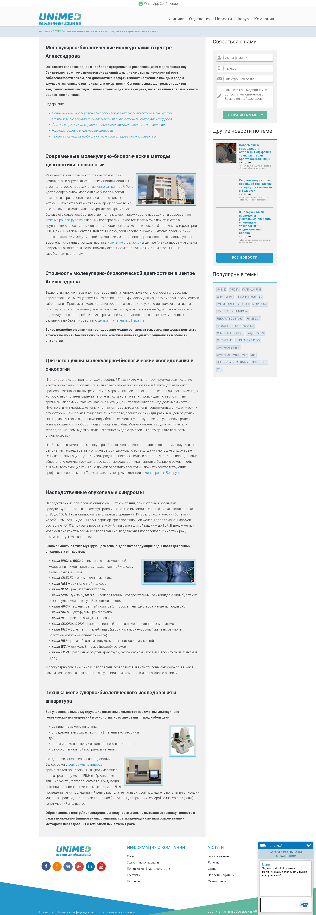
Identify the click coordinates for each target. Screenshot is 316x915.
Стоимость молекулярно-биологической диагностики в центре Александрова (112, 119)
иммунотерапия (228, 347)
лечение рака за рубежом (65, 220)
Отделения (199, 19)
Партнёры (133, 881)
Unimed (44, 31)
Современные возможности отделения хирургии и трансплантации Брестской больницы (255, 152)
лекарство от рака (230, 318)
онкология (225, 296)
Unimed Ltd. (47, 912)
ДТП (253, 355)
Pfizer (234, 289)
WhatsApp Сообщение (161, 3)
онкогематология (230, 333)
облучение (224, 340)
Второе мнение (218, 856)
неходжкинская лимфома (235, 325)
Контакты (133, 875)
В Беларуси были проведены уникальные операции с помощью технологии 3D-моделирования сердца (255, 222)
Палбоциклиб (251, 289)
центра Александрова (85, 764)
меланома (259, 304)
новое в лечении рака (232, 311)
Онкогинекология (249, 296)
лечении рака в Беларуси (161, 473)
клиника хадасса (248, 340)
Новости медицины (221, 875)
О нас (131, 856)
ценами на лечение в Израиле (121, 320)
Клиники (176, 19)
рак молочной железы (233, 304)
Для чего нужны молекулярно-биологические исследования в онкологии (108, 125)
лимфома (253, 318)
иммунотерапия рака (232, 355)
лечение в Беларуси (125, 242)
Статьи (212, 868)
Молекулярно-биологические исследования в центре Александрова (110, 31)
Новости (223, 19)
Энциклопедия (217, 881)
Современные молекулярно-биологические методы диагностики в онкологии (112, 113)
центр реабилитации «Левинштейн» (242, 362)
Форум (243, 19)
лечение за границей (108, 186)
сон (220, 369)
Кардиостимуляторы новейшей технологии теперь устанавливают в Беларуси (255, 185)
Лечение (213, 862)
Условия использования (143, 862)
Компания (264, 19)
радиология (255, 333)
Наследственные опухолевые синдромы (83, 130)
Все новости (245, 257)
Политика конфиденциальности (148, 868)
